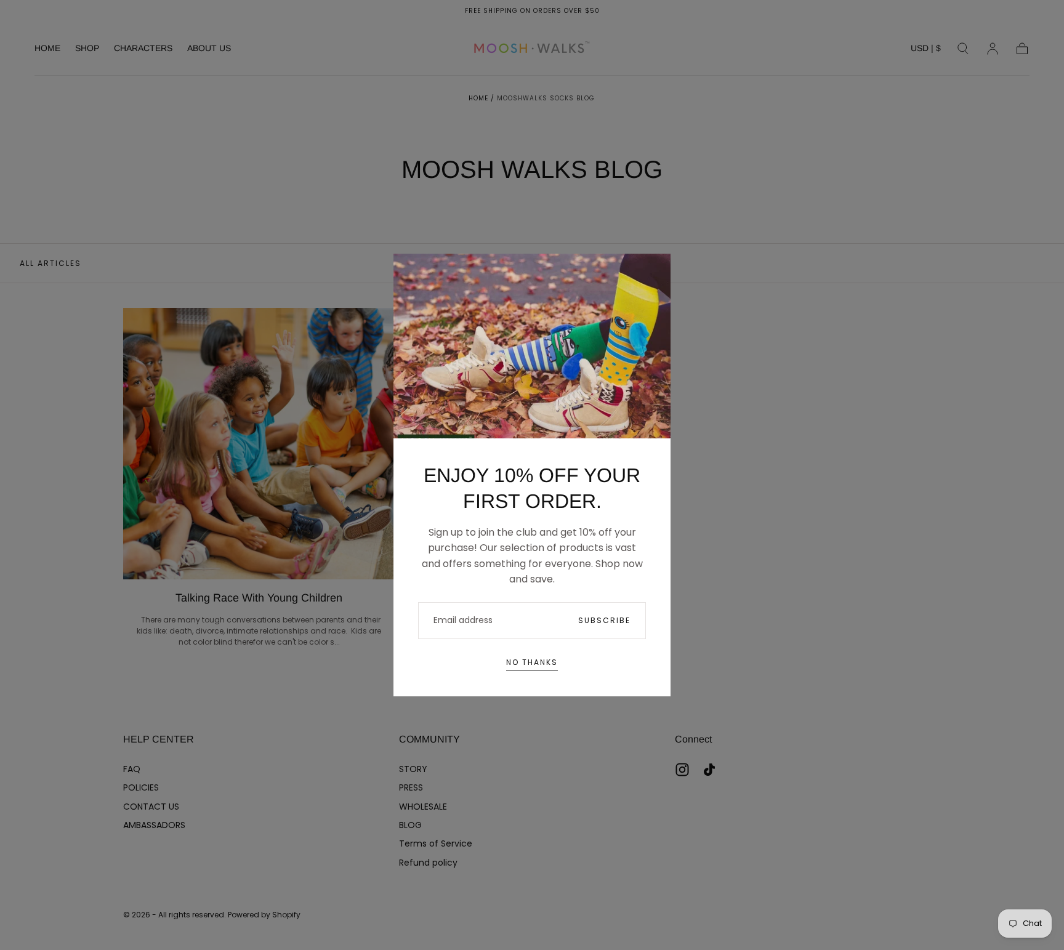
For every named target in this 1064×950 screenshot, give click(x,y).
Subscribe (604, 620)
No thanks (532, 662)
